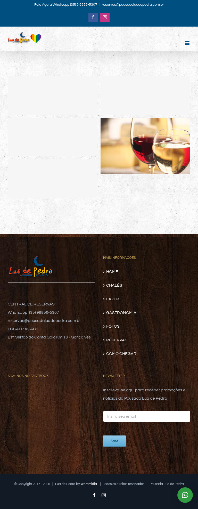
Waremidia (89, 484)
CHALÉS (114, 285)
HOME (112, 272)
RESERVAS (116, 340)
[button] (185, 495)
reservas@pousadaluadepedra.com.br (133, 4)
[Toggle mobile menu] (187, 43)
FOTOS (113, 326)
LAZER (112, 299)
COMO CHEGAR (121, 354)
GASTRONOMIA (121, 313)
